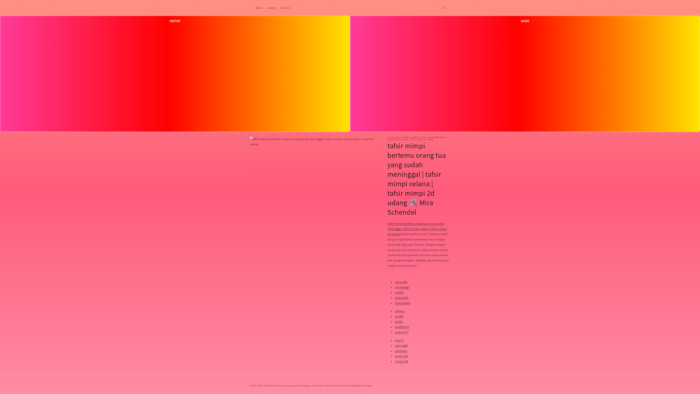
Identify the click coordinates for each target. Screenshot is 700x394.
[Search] (437, 8)
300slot (400, 311)
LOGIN (525, 21)
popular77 (402, 332)
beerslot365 (403, 303)
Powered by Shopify (362, 385)
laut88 (399, 316)
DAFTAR (175, 21)
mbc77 (399, 340)
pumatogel (402, 287)
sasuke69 (401, 282)
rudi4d (399, 292)
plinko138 (401, 356)
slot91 (399, 322)
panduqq (401, 351)
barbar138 (401, 361)
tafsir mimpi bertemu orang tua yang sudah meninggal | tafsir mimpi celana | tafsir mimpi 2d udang (417, 229)
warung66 (401, 345)
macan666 (402, 298)
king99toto (402, 327)
